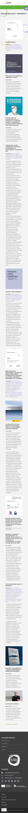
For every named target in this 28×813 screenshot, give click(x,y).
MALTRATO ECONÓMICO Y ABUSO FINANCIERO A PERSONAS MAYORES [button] (13, 670)
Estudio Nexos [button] (18, 810)
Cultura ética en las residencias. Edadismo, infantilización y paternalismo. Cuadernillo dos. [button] (14, 148)
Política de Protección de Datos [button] (8, 799)
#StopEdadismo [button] (11, 42)
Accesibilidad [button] (4, 805)
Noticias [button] (15, 706)
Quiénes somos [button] (5, 740)
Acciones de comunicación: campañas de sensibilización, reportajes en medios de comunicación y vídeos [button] (14, 47)
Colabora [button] (3, 749)
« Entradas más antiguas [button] (12, 724)
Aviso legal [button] (3, 797)
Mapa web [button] (3, 802)
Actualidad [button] (3, 746)
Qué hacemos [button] (4, 743)
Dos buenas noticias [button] (12, 704)
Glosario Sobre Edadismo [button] (14, 291)
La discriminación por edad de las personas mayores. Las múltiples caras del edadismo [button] (13, 426)
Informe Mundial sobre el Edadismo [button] (14, 584)
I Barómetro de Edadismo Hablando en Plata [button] (14, 76)
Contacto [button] (3, 794)
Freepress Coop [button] (12, 810)
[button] (26, 8)
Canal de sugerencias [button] (8, 790)
